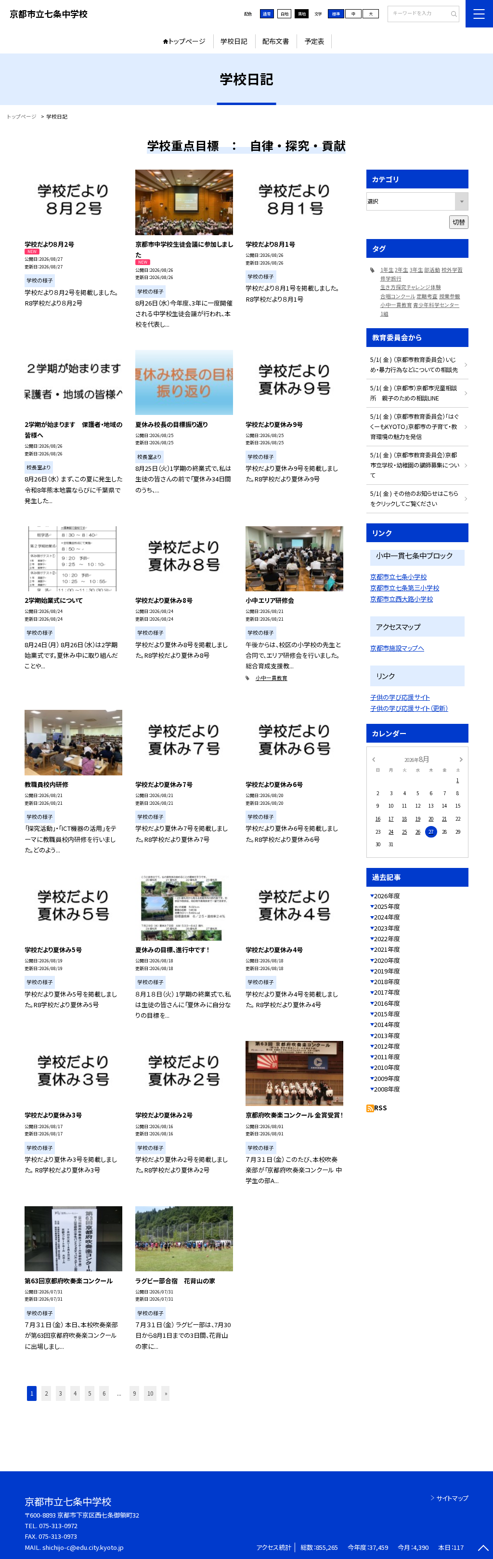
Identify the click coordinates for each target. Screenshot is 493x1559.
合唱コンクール (397, 296)
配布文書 (275, 41)
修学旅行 (391, 278)
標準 (336, 13)
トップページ (187, 41)
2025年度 (387, 906)
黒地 (302, 13)
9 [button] (134, 1393)
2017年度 (387, 992)
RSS (380, 1107)
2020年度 (387, 960)
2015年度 (387, 1013)
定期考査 (427, 296)
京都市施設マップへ (397, 648)
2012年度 (387, 1046)
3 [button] (60, 1393)
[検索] (450, 14)
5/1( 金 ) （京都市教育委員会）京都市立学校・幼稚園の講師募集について (414, 465)
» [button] (166, 1393)
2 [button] (46, 1393)
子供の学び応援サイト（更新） (409, 708)
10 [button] (150, 1393)
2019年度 (387, 970)
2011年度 (387, 1056)
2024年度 (387, 916)
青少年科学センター (436, 304)
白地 (284, 13)
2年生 (401, 269)
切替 (459, 222)
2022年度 (387, 938)
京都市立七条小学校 (398, 576)
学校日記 (234, 41)
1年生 (387, 269)
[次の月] (461, 758)
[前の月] (373, 758)
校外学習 (452, 269)
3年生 (416, 269)
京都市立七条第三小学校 (404, 587)
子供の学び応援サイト (400, 697)
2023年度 (387, 928)
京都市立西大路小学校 (401, 598)
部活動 (432, 269)
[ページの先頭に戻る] (483, 1549)
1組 (384, 313)
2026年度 (387, 895)
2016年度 (387, 1003)
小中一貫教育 (271, 677)
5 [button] (89, 1393)
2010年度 (387, 1067)
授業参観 (449, 296)
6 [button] (104, 1393)
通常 (267, 13)
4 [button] (75, 1393)
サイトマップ (452, 1498)
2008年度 (387, 1088)
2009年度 (387, 1078)
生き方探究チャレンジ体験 (410, 287)
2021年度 (387, 949)
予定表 (314, 41)
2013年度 (387, 1035)
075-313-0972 (58, 1525)
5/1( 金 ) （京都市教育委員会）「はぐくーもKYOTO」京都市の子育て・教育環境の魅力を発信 (414, 426)
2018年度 (387, 981)
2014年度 (387, 1024)
